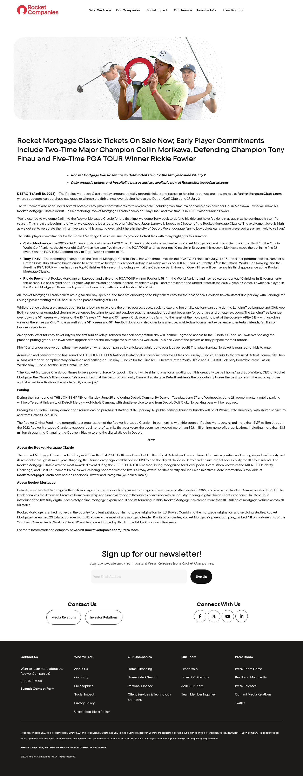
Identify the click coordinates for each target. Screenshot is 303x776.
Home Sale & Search (142, 677)
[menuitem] (99, 10)
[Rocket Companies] (38, 10)
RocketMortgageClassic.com (260, 193)
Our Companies (128, 10)
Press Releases (245, 686)
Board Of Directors (195, 677)
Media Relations (64, 617)
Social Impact (157, 10)
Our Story (81, 677)
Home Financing (140, 669)
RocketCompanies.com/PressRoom (112, 530)
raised (232, 422)
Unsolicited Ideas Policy (92, 711)
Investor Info (206, 10)
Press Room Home (248, 669)
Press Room (231, 10)
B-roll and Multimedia (251, 677)
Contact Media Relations (253, 694)
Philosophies (83, 686)
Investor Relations (103, 617)
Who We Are (98, 10)
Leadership (189, 669)
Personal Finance (140, 686)
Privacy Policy (84, 703)
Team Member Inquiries (198, 694)
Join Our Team (192, 686)
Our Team (181, 10)
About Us (81, 669)
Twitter (240, 703)
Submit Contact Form (37, 688)
